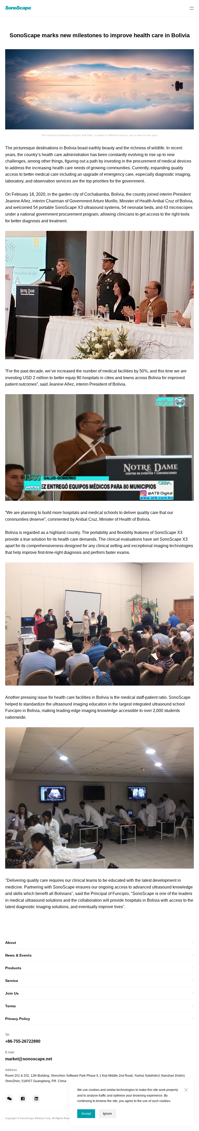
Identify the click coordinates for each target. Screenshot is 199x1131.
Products (13, 968)
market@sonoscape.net (28, 1059)
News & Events (18, 955)
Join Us (12, 993)
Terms (10, 1006)
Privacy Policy (17, 1019)
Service (11, 981)
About (10, 943)
